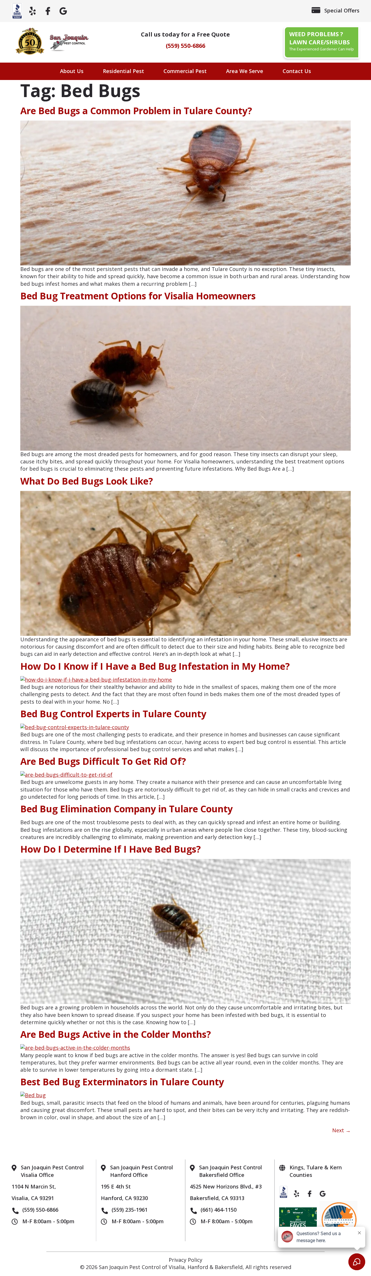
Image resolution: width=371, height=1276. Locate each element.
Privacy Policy (185, 1259)
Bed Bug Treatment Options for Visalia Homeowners (138, 296)
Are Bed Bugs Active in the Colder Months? (115, 1034)
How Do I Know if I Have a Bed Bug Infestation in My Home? (155, 666)
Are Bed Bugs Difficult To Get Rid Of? (103, 761)
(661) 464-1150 (219, 1209)
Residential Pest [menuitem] (123, 71)
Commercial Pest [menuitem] (185, 71)
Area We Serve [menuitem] (244, 71)
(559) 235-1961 (130, 1209)
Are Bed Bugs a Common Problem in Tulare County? (136, 110)
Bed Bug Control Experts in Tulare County (113, 713)
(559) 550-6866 (185, 46)
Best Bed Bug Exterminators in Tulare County (122, 1081)
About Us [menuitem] (71, 71)
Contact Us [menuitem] (297, 71)
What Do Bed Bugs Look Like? (86, 481)
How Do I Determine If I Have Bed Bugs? (110, 849)
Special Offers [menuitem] (341, 10)
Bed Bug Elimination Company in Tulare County (126, 808)
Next (341, 1130)
